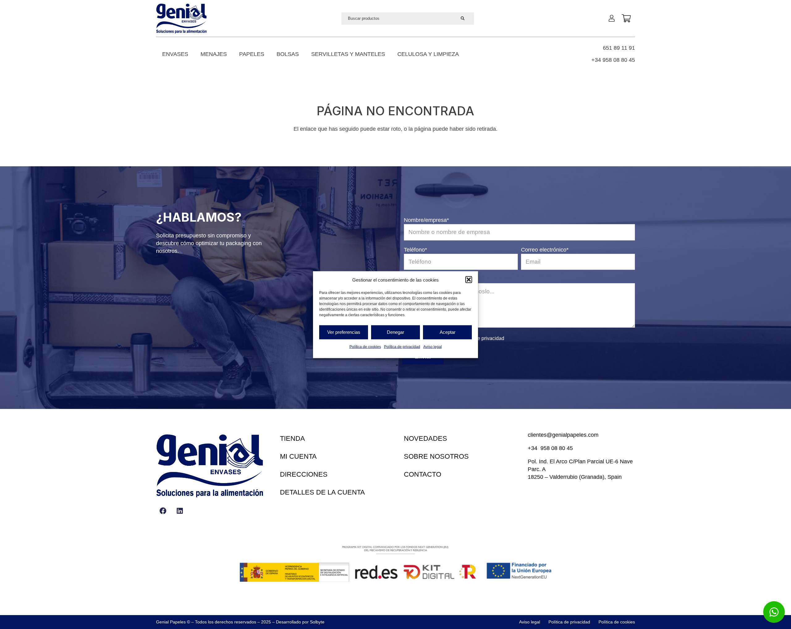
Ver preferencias (343, 332)
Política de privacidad (402, 346)
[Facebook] (163, 511)
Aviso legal (432, 346)
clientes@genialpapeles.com (563, 435)
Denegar (395, 332)
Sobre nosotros (436, 456)
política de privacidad (481, 338)
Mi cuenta (298, 456)
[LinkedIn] (180, 511)
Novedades (425, 438)
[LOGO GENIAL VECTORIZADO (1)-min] (181, 18)
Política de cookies (365, 346)
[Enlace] (613, 18)
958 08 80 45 (556, 448)
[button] (469, 280)
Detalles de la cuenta (322, 492)
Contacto (422, 474)
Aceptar (447, 332)
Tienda (292, 438)
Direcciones (304, 474)
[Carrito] (626, 18)
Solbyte (317, 621)
